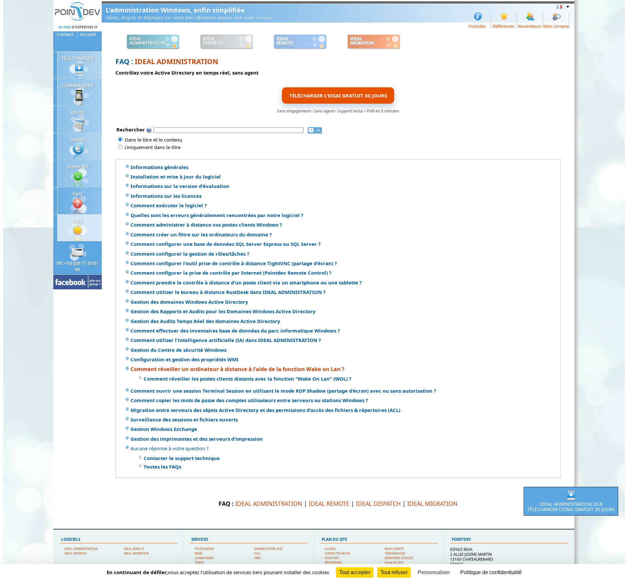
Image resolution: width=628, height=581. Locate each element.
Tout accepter (354, 572)
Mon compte (555, 25)
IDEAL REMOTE (329, 503)
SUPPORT (77, 166)
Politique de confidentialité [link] (491, 572)
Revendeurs (529, 25)
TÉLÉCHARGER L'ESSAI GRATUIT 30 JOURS (338, 95)
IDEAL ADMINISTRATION (176, 61)
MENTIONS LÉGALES (399, 558)
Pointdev (477, 25)
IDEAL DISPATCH (378, 503)
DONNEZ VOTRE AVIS (268, 549)
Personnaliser (434, 572)
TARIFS (77, 139)
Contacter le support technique (182, 458)
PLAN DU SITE (394, 563)
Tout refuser (394, 572)
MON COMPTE (394, 549)
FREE (77, 220)
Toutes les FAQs (162, 466)
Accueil (88, 34)
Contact (65, 34)
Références (503, 25)
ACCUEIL (330, 549)
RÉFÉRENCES (333, 563)
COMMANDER (77, 85)
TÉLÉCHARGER (77, 58)
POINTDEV (332, 558)
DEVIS (77, 112)
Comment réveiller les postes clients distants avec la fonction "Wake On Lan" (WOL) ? (247, 378)
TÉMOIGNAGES (395, 553)
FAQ (77, 193)
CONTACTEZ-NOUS (337, 553)
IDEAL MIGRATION (432, 503)
